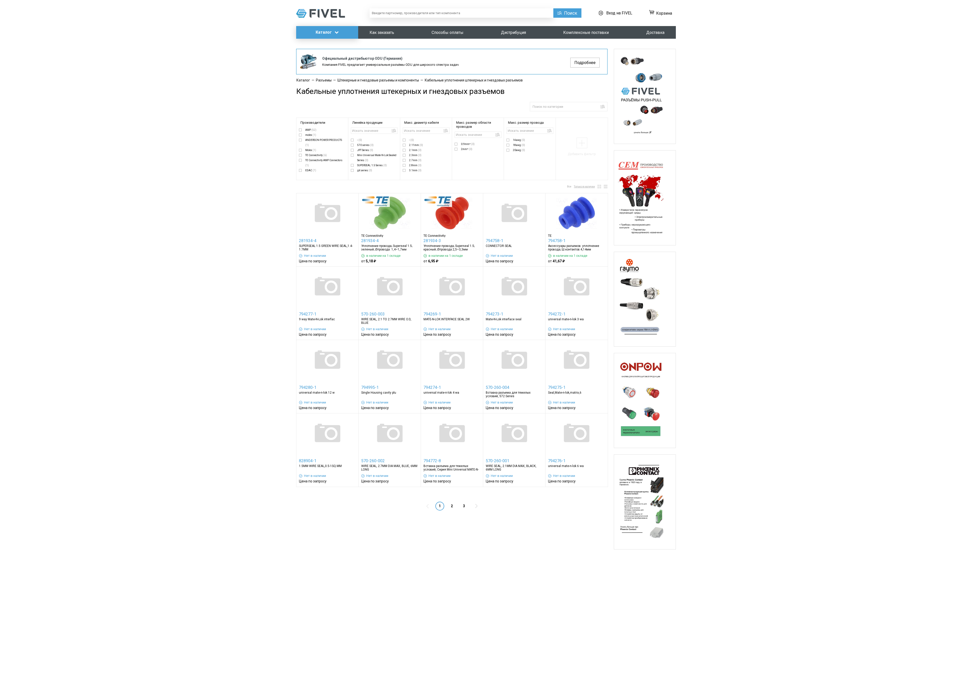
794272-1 (556, 314)
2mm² (466, 149)
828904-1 (307, 460)
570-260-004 (497, 387)
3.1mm (415, 170)
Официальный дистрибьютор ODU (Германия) (362, 58)
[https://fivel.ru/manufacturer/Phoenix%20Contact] (645, 501)
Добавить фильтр (582, 154)
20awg (519, 150)
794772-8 (432, 460)
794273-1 (494, 314)
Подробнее (585, 62)
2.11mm (416, 145)
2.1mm (415, 150)
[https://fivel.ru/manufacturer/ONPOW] (645, 400)
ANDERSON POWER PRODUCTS (323, 142)
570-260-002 (373, 460)
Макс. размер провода (526, 122)
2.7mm (415, 160)
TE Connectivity (316, 155)
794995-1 (370, 387)
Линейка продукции (367, 122)
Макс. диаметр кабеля (421, 122)
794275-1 (556, 387)
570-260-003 (373, 314)
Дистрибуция (513, 32)
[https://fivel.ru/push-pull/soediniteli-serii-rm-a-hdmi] (645, 299)
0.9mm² (468, 144)
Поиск (570, 13)
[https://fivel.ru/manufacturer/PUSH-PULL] (645, 96)
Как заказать (382, 32)
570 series (365, 145)
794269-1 (432, 314)
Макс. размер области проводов (473, 125)
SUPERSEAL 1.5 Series (372, 165)
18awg (519, 145)
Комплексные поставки (586, 32)
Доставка (655, 32)
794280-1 (307, 387)
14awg (519, 140)
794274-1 (432, 387)
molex (310, 135)
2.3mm (415, 155)
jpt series (364, 170)
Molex (310, 150)
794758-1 (494, 240)
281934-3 (432, 240)
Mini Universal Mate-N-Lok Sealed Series (376, 158)
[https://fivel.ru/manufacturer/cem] (645, 197)
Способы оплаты (447, 32)
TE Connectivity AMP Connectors (323, 163)
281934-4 (307, 240)
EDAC (310, 170)
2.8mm (415, 165)
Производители (312, 122)
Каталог (324, 32)
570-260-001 (497, 460)
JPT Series (365, 150)
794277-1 (307, 314)
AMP (310, 130)
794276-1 (556, 460)
